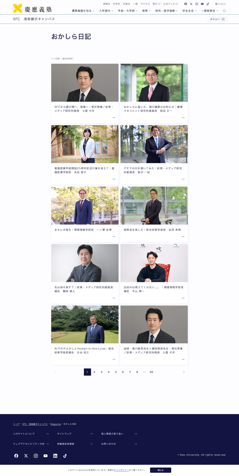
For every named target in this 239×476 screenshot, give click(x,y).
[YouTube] (202, 4)
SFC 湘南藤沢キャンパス (35, 424)
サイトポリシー (121, 470)
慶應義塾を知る (82, 10)
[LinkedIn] (55, 456)
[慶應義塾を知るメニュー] (94, 11)
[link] (55, 372)
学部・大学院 (126, 10)
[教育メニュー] (150, 11)
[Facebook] (185, 4)
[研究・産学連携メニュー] (177, 11)
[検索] (224, 11)
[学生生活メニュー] (196, 11)
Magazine (56, 424)
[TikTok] (207, 4)
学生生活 (188, 10)
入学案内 (104, 10)
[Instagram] (196, 4)
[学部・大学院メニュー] (137, 11)
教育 (145, 10)
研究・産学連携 (165, 10)
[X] (191, 4)
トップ (16, 424)
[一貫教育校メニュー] (217, 11)
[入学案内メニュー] (112, 11)
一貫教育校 (208, 10)
